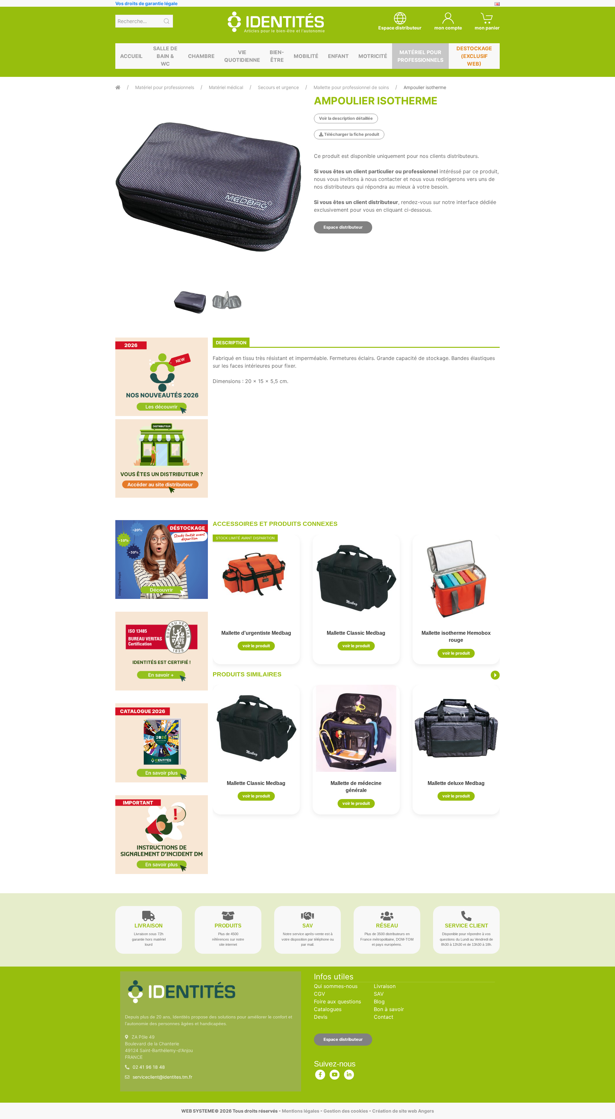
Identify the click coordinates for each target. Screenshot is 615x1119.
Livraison (385, 986)
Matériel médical (226, 87)
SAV (379, 994)
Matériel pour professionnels (420, 56)
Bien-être (277, 56)
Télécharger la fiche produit (351, 134)
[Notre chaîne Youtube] (334, 1073)
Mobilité (306, 56)
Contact (383, 1017)
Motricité (372, 56)
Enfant (338, 56)
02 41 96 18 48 (149, 1067)
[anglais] (497, 3)
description (231, 342)
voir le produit (256, 645)
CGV (319, 994)
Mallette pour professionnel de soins (351, 87)
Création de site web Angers (403, 1111)
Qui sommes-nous (335, 986)
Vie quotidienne (242, 56)
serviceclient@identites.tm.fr (162, 1077)
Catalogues (327, 1009)
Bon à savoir (389, 1009)
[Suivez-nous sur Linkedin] (349, 1073)
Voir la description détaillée (346, 118)
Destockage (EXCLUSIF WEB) (474, 56)
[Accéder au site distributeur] (161, 458)
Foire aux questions (337, 1001)
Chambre (201, 56)
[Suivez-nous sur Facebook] (320, 1073)
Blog (379, 1001)
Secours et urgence (278, 87)
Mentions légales (300, 1111)
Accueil (131, 56)
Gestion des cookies (346, 1111)
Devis (320, 1017)
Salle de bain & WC (165, 56)
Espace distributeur (343, 227)
